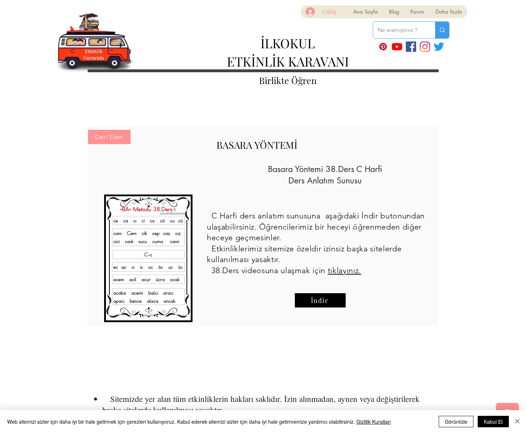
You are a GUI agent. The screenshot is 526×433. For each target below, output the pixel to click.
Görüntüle (456, 421)
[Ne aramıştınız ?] (442, 30)
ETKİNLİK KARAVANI (288, 61)
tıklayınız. (344, 270)
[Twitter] (439, 46)
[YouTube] (397, 46)
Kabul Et (493, 421)
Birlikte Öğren (288, 80)
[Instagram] (425, 46)
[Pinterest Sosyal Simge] (383, 46)
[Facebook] (411, 46)
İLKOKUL (287, 42)
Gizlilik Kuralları (373, 421)
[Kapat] (517, 421)
